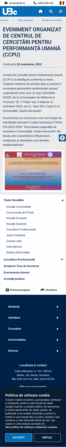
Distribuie (51, 289)
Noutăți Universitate (18, 206)
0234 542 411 (46, 3)
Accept (19, 437)
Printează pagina (20, 289)
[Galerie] (33, 171)
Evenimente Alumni (17, 272)
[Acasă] (40, 11)
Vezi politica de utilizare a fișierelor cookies (31, 427)
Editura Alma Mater (18, 252)
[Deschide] (60, 11)
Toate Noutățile (14, 200)
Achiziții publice (14, 278)
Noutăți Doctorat (16, 218)
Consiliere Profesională (21, 229)
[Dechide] (50, 11)
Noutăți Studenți (16, 223)
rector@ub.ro (17, 3)
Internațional (14, 246)
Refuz (47, 437)
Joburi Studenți (15, 235)
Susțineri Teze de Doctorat (21, 266)
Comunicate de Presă (19, 212)
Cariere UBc (14, 241)
